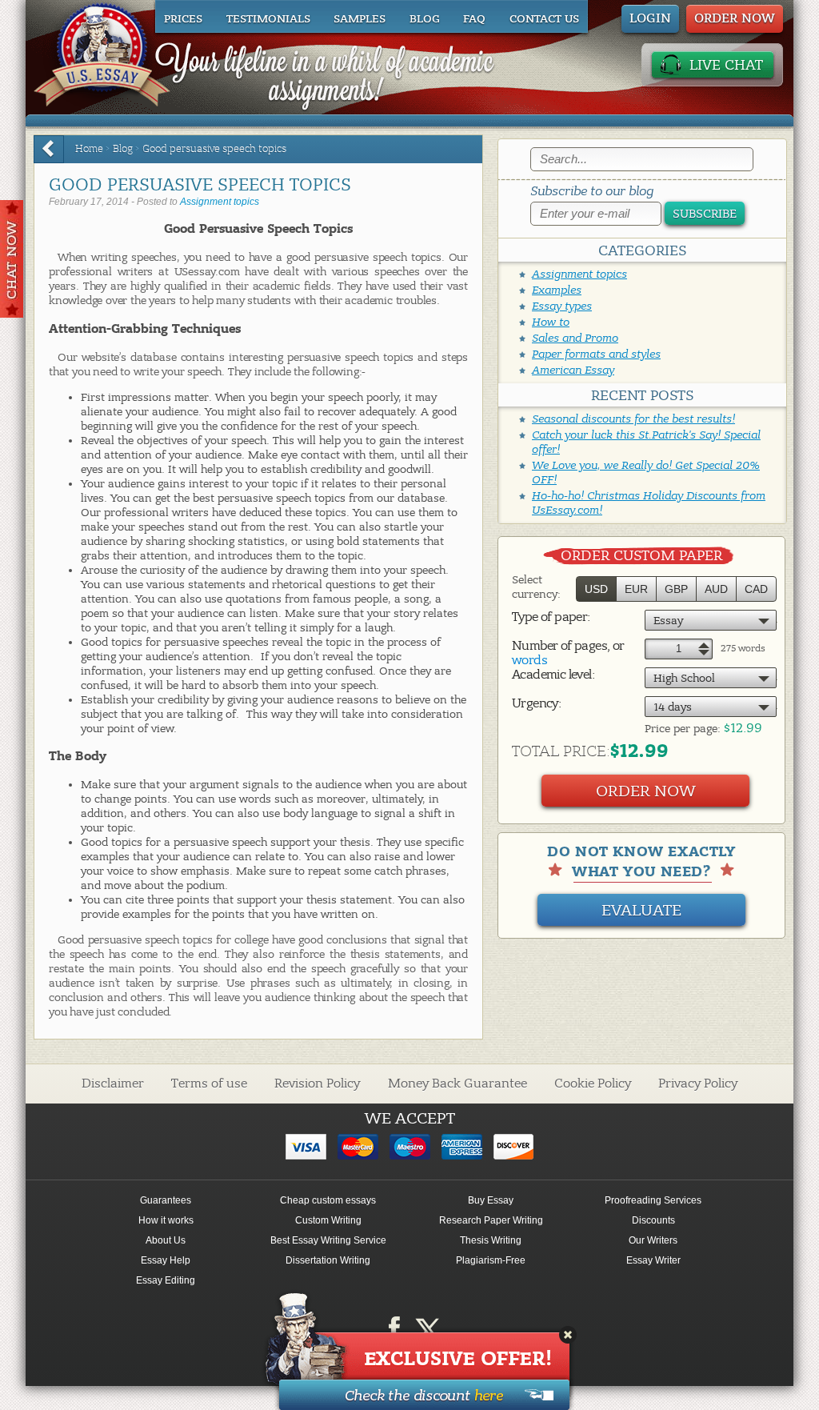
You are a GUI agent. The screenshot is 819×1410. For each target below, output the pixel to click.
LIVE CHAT (726, 65)
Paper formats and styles (596, 354)
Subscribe (705, 214)
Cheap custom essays (328, 1200)
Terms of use (209, 1084)
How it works (166, 1220)
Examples (556, 290)
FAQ (474, 19)
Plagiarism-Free (490, 1260)
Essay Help (165, 1260)
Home (89, 148)
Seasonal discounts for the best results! (633, 419)
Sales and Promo (575, 338)
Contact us (544, 19)
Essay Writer (653, 1260)
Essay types (562, 306)
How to (550, 322)
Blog (425, 19)
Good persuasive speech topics (214, 148)
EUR (636, 589)
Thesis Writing (490, 1240)
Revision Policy (317, 1084)
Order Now (646, 791)
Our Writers (653, 1240)
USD (596, 589)
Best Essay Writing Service (328, 1240)
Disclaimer (113, 1084)
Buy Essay (490, 1200)
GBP (676, 589)
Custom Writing (328, 1220)
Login (650, 18)
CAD (756, 589)
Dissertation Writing (328, 1260)
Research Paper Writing (491, 1220)
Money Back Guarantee (457, 1084)
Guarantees (165, 1200)
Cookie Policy (592, 1084)
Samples (360, 19)
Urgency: (536, 703)
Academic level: (553, 674)
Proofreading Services (653, 1200)
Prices (183, 19)
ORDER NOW (734, 18)
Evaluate (641, 910)
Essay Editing (165, 1280)
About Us (166, 1240)
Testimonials (268, 19)
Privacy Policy (697, 1084)
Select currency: (536, 587)
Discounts (653, 1220)
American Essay (573, 370)
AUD (716, 589)
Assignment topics (219, 201)
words (529, 660)
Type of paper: (551, 617)
